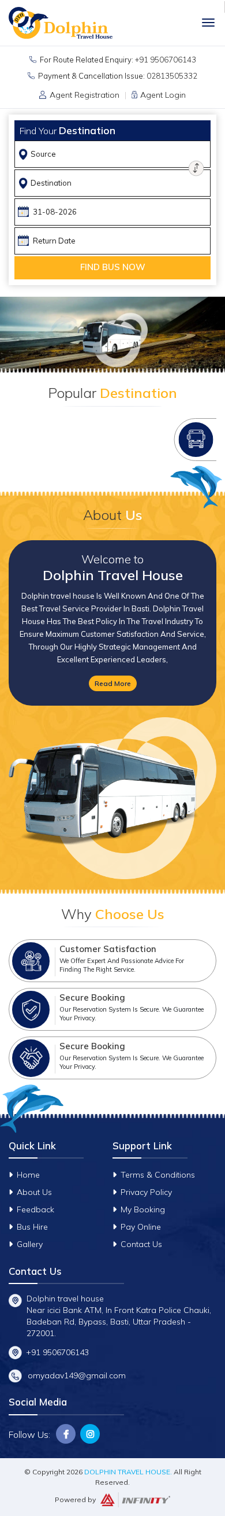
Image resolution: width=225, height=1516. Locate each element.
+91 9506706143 (165, 59)
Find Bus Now (112, 266)
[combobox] (114, 154)
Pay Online (141, 1227)
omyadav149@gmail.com (77, 1375)
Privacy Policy (146, 1192)
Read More (113, 683)
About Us (34, 1192)
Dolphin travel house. (128, 1471)
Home (28, 1175)
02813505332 (172, 75)
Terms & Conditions (158, 1175)
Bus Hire (32, 1227)
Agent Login (163, 95)
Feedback (35, 1209)
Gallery (30, 1244)
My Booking (143, 1209)
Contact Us (141, 1244)
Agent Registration (84, 95)
